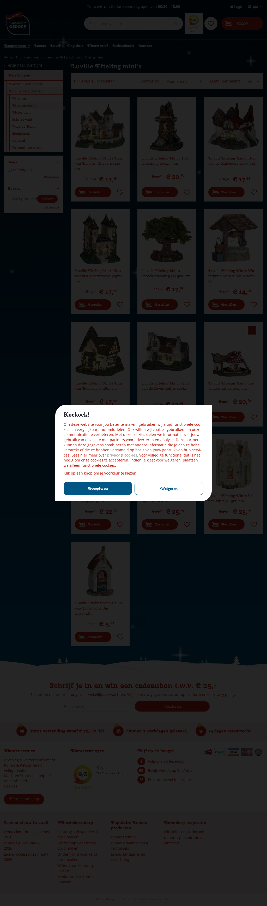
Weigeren (169, 488)
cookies (130, 455)
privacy (114, 455)
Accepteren (98, 488)
